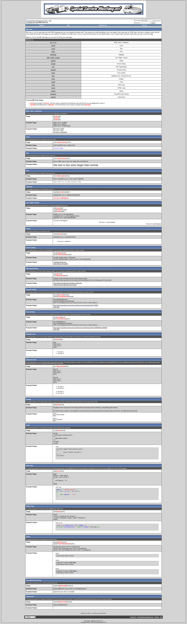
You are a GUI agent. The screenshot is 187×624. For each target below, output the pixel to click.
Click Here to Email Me (60, 264)
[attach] (53, 97)
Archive (157, 617)
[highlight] (53, 54)
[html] (53, 88)
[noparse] (53, 94)
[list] (53, 76)
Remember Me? (157, 20)
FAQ (50, 20)
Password (137, 22)
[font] (53, 51)
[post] (53, 73)
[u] (55, 42)
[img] (53, 79)
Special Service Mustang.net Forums (38, 20)
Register (41, 25)
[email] (53, 64)
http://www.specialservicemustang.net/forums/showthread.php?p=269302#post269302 (80, 328)
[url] (53, 67)
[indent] (53, 61)
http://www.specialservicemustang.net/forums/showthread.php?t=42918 (75, 305)
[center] (57, 58)
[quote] (53, 91)
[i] (53, 42)
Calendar (144, 25)
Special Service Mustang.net (145, 617)
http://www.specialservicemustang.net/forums (67, 283)
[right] (52, 58)
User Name (138, 20)
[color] (53, 45)
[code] (53, 82)
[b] (51, 42)
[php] (53, 85)
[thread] (53, 70)
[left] (48, 58)
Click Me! (56, 307)
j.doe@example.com (59, 262)
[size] (53, 48)
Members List (103, 25)
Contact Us (133, 617)
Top (161, 617)
